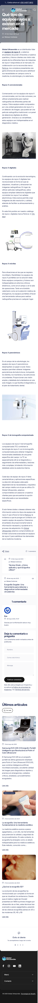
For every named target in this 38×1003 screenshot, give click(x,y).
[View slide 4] (23, 945)
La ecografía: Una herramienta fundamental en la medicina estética (17, 823)
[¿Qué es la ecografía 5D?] (19, 867)
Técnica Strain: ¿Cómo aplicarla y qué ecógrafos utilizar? (19, 567)
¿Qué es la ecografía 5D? (12, 887)
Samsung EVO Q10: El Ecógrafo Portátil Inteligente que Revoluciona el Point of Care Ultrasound (18, 750)
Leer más (5, 785)
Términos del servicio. (22, 689)
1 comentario (32, 551)
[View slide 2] (17, 945)
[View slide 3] (20, 945)
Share (7, 551)
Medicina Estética (9, 793)
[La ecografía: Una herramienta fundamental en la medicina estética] (19, 803)
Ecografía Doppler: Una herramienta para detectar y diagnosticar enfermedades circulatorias (16, 588)
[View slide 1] (15, 945)
